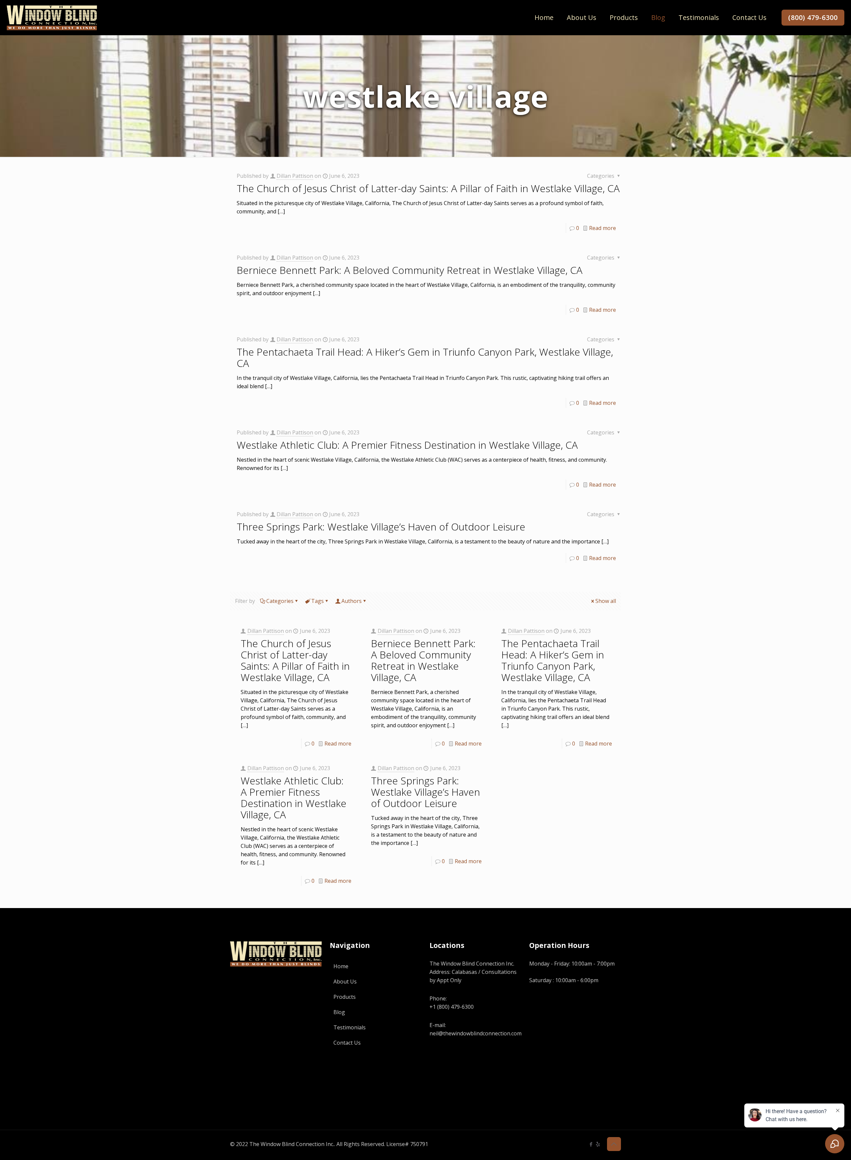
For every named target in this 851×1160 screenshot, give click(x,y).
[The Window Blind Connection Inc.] (52, 17)
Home (340, 966)
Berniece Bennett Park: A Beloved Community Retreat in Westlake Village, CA (409, 270)
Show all (605, 601)
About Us (345, 981)
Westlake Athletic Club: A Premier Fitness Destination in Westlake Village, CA (407, 445)
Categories (280, 601)
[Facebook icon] (590, 1144)
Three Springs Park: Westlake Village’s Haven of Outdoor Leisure (381, 526)
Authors (351, 601)
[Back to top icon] (614, 1144)
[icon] (597, 1144)
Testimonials (349, 1027)
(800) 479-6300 (813, 17)
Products (344, 996)
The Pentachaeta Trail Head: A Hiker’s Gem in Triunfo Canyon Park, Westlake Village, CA (425, 357)
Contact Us (347, 1042)
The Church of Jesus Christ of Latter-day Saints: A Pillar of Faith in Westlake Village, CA (428, 188)
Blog (339, 1012)
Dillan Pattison (295, 175)
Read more (602, 228)
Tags (317, 601)
